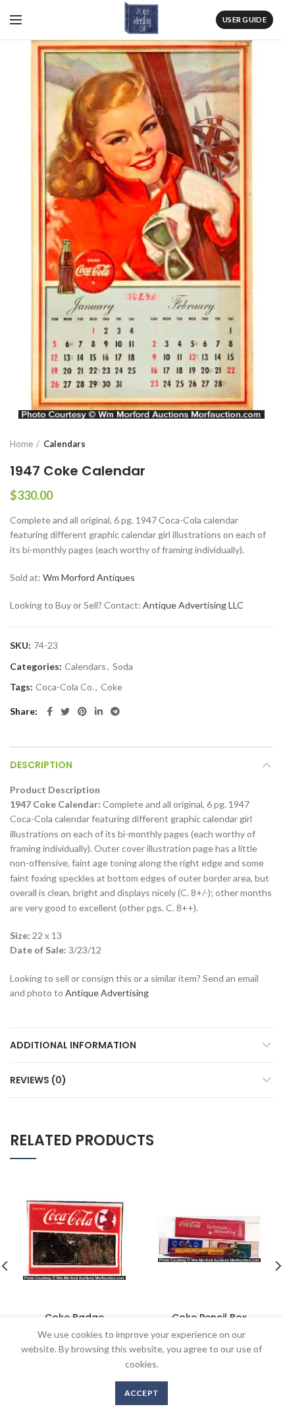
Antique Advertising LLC (193, 605)
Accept (141, 1393)
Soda (123, 666)
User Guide (244, 19)
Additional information (73, 1045)
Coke (111, 687)
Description (41, 764)
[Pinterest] (82, 711)
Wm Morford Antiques (89, 577)
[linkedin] (99, 711)
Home (21, 443)
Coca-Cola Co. (65, 687)
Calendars (64, 443)
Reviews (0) (38, 1080)
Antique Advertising (107, 992)
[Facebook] (50, 711)
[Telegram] (115, 711)
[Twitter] (65, 711)
